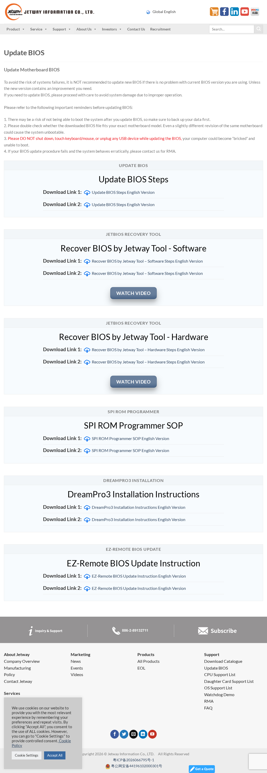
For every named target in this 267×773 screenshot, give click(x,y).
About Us (84, 29)
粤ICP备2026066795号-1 (133, 760)
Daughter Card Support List (229, 681)
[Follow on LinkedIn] (143, 734)
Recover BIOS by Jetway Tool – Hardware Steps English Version (148, 349)
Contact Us (136, 29)
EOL (141, 667)
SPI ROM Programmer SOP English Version (130, 438)
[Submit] (258, 29)
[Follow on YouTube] (152, 734)
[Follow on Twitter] (124, 734)
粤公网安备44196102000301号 (136, 766)
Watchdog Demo (219, 694)
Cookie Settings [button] (26, 755)
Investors (109, 29)
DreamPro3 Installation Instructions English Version (138, 507)
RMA (209, 700)
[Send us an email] (133, 734)
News (76, 661)
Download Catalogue (223, 661)
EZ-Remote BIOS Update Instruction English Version (139, 575)
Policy (9, 674)
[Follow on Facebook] (114, 734)
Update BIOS (216, 667)
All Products (148, 661)
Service (36, 29)
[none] (174, 11)
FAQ (208, 707)
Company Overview (22, 661)
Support (59, 29)
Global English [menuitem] (164, 12)
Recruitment (160, 29)
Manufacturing (17, 667)
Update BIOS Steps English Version (123, 192)
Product (13, 29)
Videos (77, 674)
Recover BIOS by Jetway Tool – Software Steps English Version (147, 260)
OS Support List (218, 687)
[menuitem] (174, 11)
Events (77, 667)
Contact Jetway (18, 681)
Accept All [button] (54, 755)
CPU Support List (219, 674)
